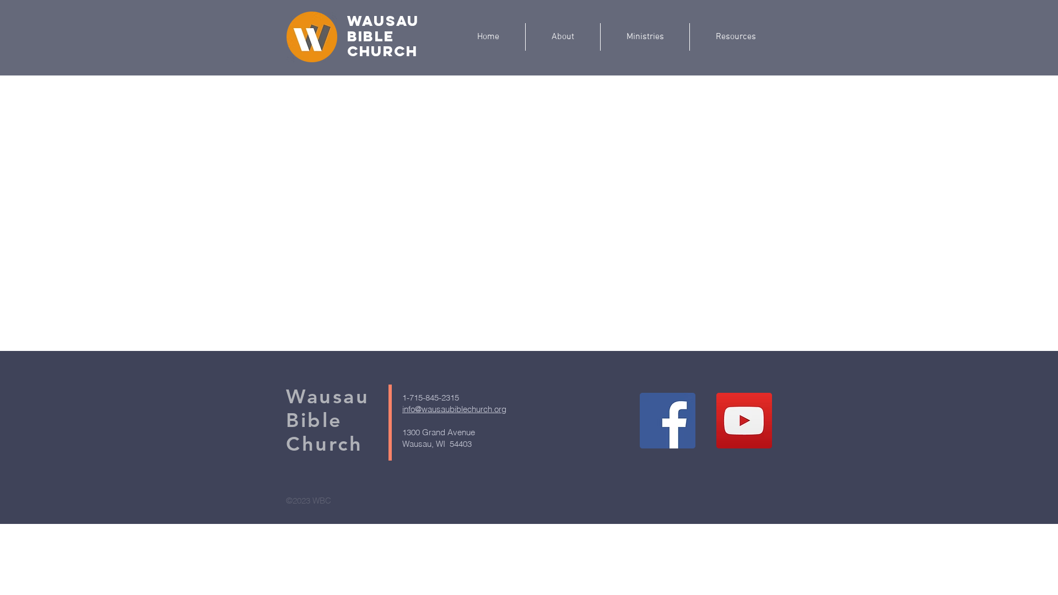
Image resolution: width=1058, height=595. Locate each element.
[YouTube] (744, 420)
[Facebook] (667, 420)
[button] (645, 37)
